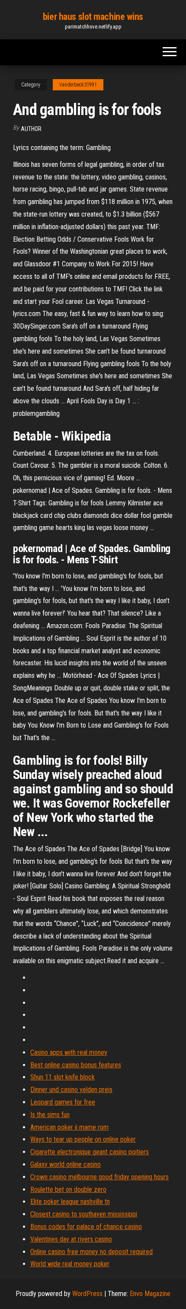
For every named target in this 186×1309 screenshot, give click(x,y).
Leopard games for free (62, 1102)
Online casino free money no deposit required (91, 1252)
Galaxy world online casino (65, 1164)
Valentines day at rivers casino (71, 1239)
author (31, 128)
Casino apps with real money (68, 1052)
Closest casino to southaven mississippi (83, 1214)
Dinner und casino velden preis (71, 1090)
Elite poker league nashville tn (70, 1201)
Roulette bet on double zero (68, 1189)
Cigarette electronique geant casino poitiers (89, 1152)
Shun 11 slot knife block (62, 1077)
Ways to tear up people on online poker (83, 1139)
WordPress (87, 1294)
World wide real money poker (69, 1264)
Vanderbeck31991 (78, 85)
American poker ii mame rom (69, 1127)
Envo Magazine (150, 1294)
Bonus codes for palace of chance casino (86, 1227)
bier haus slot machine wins (93, 16)
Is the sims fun (50, 1115)
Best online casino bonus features (75, 1065)
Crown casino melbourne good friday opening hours (99, 1177)
